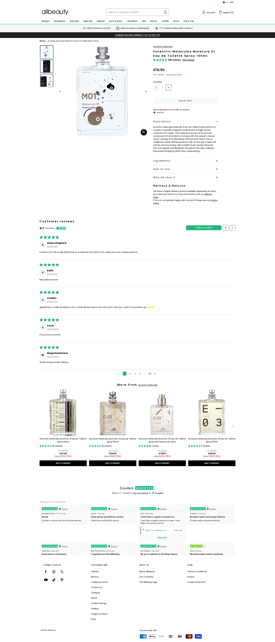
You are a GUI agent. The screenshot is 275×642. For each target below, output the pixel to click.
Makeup (101, 21)
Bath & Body (116, 21)
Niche (176, 21)
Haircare (88, 21)
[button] (208, 12)
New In (154, 21)
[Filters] (226, 227)
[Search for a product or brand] (165, 12)
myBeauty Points (99, 582)
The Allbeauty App (148, 582)
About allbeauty (147, 571)
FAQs (93, 619)
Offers (165, 21)
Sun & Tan (188, 21)
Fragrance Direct (99, 613)
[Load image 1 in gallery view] (46, 52)
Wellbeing (132, 21)
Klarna (94, 598)
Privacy (190, 576)
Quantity (157, 82)
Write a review (204, 227)
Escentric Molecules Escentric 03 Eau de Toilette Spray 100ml (211, 440)
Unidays (95, 608)
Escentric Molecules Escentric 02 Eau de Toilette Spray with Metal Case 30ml (162, 440)
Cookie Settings (98, 603)
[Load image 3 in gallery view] (46, 80)
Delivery (95, 571)
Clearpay (95, 592)
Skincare (74, 21)
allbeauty (51, 630)
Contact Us (96, 587)
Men (144, 21)
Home (42, 41)
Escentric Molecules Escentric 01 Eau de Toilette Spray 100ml (63, 440)
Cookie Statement (196, 582)
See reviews (188, 60)
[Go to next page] (156, 374)
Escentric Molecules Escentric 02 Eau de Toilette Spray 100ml (112, 440)
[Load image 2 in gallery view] (46, 66)
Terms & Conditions (197, 571)
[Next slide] (232, 426)
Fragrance (59, 21)
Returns (95, 576)
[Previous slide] (42, 426)
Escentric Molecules (163, 46)
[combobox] (137, 12)
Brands (45, 21)
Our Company (146, 576)
